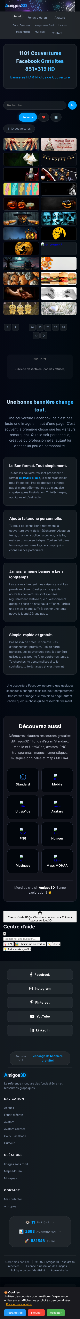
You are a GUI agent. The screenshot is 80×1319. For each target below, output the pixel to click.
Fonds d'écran (37, 17)
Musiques (40, 31)
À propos (10, 1206)
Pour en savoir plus (19, 1304)
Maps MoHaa (23, 31)
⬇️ (56, 117)
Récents (28, 117)
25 (40, 327)
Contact (57, 33)
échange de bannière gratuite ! (48, 1058)
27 (55, 327)
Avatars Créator (14, 1129)
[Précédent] (7, 327)
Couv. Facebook (21, 25)
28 (63, 327)
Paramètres (15, 1312)
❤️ (43, 117)
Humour (62, 25)
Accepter (56, 1312)
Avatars (60, 17)
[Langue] (71, 5)
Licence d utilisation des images (46, 1266)
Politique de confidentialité (28, 1270)
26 (47, 327)
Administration (60, 1270)
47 (36, 335)
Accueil (18, 16)
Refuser (36, 1312)
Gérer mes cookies (17, 1261)
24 (32, 327)
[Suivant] (43, 335)
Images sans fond (44, 25)
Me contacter (13, 1199)
